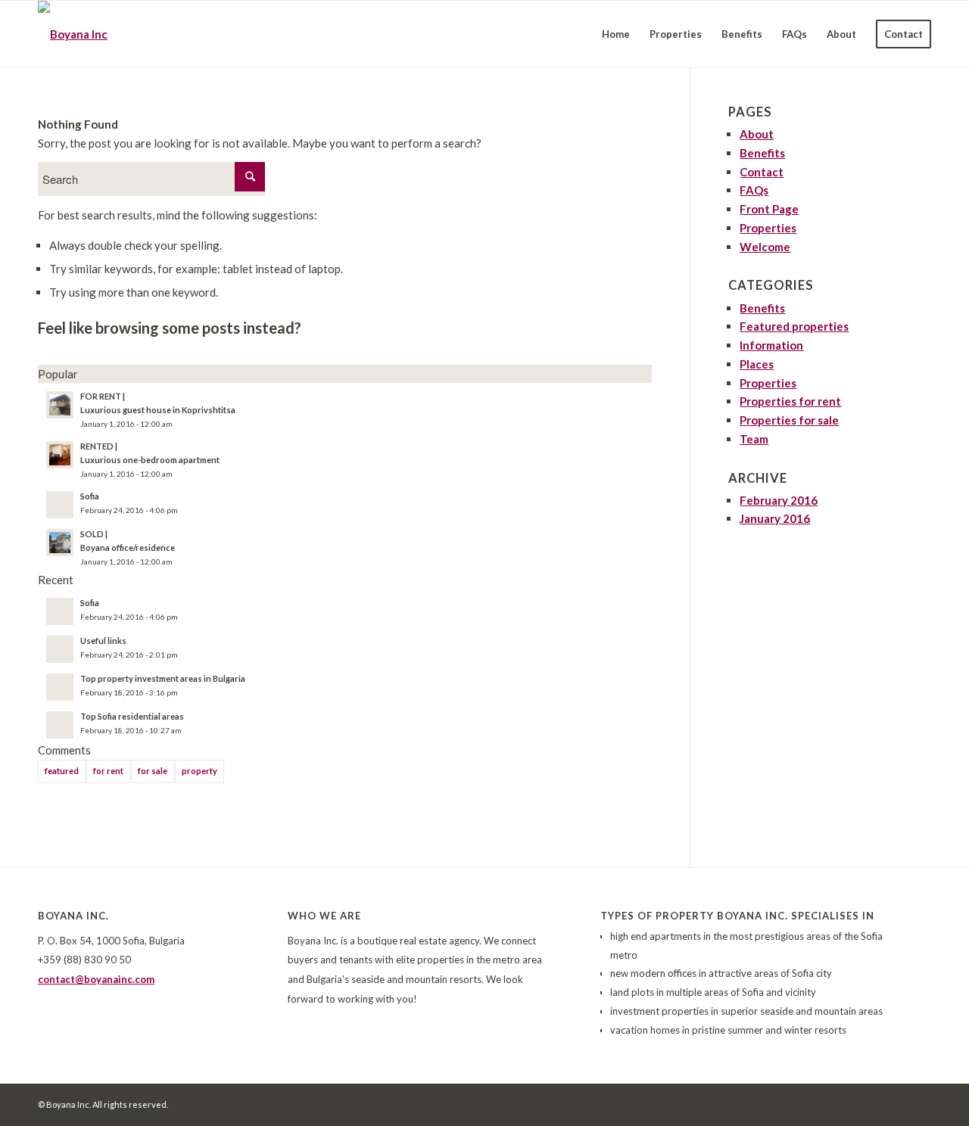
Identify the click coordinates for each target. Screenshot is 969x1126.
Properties (768, 228)
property (199, 771)
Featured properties (794, 326)
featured (62, 771)
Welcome (765, 247)
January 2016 (775, 518)
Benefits (762, 153)
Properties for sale (789, 420)
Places (757, 364)
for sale (152, 771)
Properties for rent (790, 401)
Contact (762, 172)
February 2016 (779, 500)
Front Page (769, 209)
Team (754, 439)
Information (771, 345)
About (757, 134)
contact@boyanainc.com (96, 979)
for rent (108, 771)
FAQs (754, 190)
